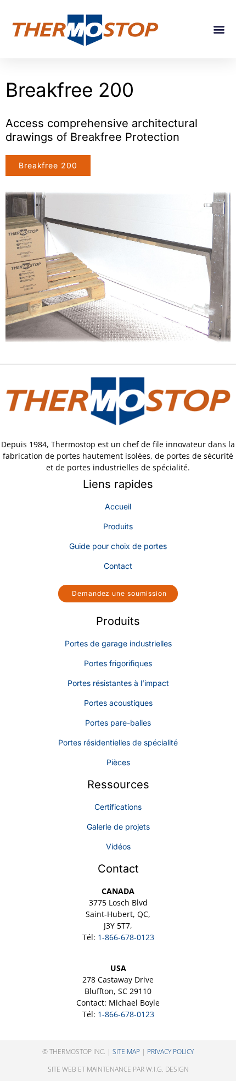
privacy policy (170, 1051)
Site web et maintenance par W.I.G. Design (118, 1069)
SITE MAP (126, 1051)
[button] (219, 29)
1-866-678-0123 (126, 937)
